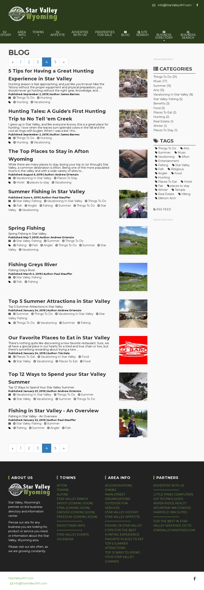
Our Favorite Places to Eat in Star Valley (59, 338)
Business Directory (164, 36)
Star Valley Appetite (122, 517)
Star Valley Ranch (72, 499)
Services (112, 508)
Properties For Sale (105, 33)
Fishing (47, 205)
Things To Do (25, 97)
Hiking (185, 194)
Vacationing (41, 102)
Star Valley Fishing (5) (167, 99)
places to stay (39, 182)
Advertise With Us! (80, 33)
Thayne (63, 490)
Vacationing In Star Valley (33, 178)
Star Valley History (121, 512)
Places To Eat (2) (164, 112)
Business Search (188, 36)
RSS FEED (163, 209)
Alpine (62, 494)
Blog (125, 35)
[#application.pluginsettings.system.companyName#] (33, 14)
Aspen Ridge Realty (169, 503)
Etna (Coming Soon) (73, 508)
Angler (32, 205)
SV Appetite (57, 33)
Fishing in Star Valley (123, 525)
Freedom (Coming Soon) (77, 517)
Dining (110, 490)
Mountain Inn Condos (172, 508)
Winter (162, 190)
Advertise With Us (168, 485)
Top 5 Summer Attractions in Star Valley (59, 301)
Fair (160, 186)
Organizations (117, 499)
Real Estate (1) (163, 121)
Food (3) (159, 108)
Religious (177, 169)
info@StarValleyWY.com (174, 5)
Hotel (20, 182)
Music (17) (160, 81)
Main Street (115, 494)
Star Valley (23, 361)
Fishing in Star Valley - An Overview (53, 411)
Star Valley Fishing (28, 201)
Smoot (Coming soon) (75, 503)
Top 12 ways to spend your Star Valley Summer (122, 557)
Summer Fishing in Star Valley (46, 191)
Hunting (45, 97)
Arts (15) (158, 90)
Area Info (22, 33)
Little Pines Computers (173, 494)
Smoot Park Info (71, 525)
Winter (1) (160, 126)
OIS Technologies (168, 499)
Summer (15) (162, 86)
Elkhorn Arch (166, 198)
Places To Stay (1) (165, 130)
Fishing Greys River (32, 264)
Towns (38, 32)
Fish (19, 205)
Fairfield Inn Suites (170, 512)
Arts (186, 148)
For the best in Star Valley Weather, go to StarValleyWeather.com (174, 525)
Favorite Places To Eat (124, 539)
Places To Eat (25, 357)
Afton (185, 157)
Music (181, 152)
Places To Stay (66, 178)
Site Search (142, 33)
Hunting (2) (161, 117)
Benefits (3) (161, 103)
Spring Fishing (26, 228)
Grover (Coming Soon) (76, 512)
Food (85, 357)
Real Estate (165, 194)
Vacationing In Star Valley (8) (173, 94)
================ (69, 521)
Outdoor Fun (116, 503)
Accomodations (118, 485)
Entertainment (168, 161)
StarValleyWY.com (21, 578)
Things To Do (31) (165, 77)
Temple (179, 190)
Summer (64, 205)
